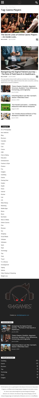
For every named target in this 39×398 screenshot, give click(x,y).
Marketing (3, 205)
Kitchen (3, 194)
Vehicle (3, 270)
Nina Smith (4, 39)
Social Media (4, 236)
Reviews (3, 228)
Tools (2, 256)
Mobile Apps (4, 208)
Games (3, 177)
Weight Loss (4, 276)
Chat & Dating (5, 155)
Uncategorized (5, 264)
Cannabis (3, 141)
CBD (2, 152)
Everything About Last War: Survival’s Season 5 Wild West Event (24, 96)
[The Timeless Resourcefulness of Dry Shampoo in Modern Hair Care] (5, 116)
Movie (2, 211)
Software (3, 239)
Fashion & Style (5, 163)
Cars (2, 146)
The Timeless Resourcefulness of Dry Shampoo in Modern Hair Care (24, 114)
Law (2, 197)
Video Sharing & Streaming (8, 273)
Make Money (4, 203)
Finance (3, 166)
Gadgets (3, 172)
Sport (2, 245)
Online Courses (5, 222)
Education (3, 158)
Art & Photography (6, 129)
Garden (3, 183)
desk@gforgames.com (23, 315)
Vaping (3, 267)
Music (2, 214)
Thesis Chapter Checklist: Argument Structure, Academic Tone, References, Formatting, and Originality (24, 88)
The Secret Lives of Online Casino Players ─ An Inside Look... (19, 35)
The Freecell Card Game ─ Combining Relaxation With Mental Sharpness (24, 105)
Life (2, 200)
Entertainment (5, 160)
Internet (3, 191)
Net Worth (3, 217)
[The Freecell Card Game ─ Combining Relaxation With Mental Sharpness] (5, 107)
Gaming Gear (4, 180)
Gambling (3, 174)
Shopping (3, 233)
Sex (2, 231)
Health (2, 186)
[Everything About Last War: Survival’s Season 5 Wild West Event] (5, 98)
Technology (4, 250)
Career (3, 143)
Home (2, 7)
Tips (2, 253)
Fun (2, 169)
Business (3, 138)
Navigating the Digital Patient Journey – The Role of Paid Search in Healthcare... (19, 73)
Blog (2, 135)
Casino (3, 149)
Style (2, 248)
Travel (2, 259)
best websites (5, 132)
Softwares (3, 242)
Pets (2, 225)
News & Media (5, 219)
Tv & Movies (4, 262)
